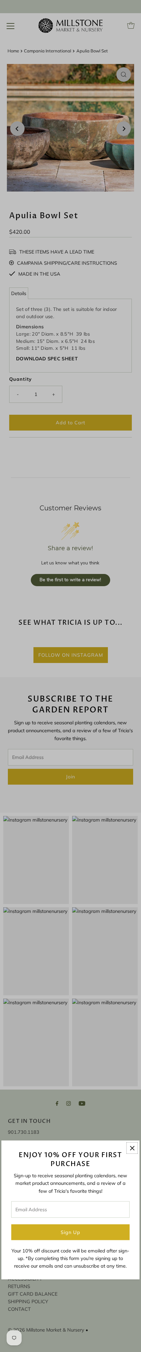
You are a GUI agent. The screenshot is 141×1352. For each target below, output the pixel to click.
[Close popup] (132, 1148)
